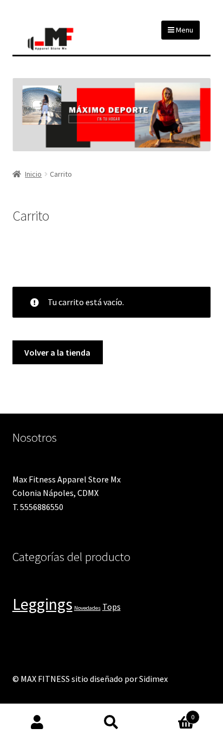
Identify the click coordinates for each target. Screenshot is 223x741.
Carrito (172, 713)
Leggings (42, 604)
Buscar (111, 722)
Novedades (87, 607)
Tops (111, 607)
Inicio (33, 174)
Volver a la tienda (57, 352)
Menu (183, 30)
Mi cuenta (37, 722)
